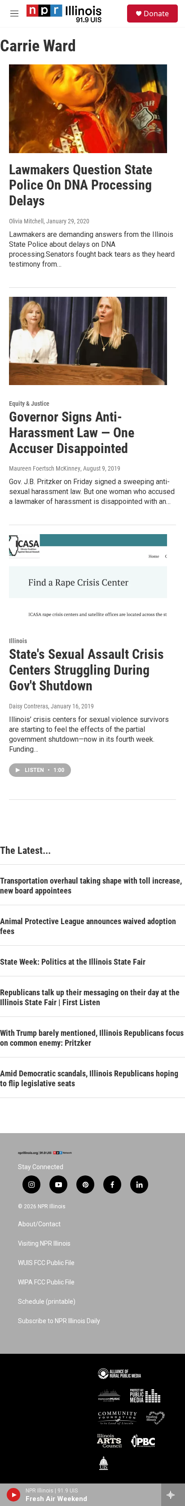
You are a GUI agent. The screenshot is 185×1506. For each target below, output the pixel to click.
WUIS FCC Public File (46, 1263)
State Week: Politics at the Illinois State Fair (72, 961)
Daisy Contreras (28, 706)
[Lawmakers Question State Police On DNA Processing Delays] (88, 108)
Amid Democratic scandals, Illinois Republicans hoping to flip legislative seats (89, 1078)
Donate (156, 13)
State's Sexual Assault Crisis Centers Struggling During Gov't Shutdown (86, 670)
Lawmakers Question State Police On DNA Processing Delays (80, 185)
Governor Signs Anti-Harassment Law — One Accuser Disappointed (71, 432)
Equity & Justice (29, 403)
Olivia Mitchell (26, 221)
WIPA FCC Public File (46, 1282)
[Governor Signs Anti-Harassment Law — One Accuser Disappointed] (88, 341)
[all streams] (173, 1494)
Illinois (18, 640)
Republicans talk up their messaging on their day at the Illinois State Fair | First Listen (90, 997)
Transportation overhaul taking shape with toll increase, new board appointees (91, 885)
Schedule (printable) (46, 1301)
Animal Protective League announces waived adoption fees (88, 926)
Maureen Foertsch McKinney (44, 468)
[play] (13, 1494)
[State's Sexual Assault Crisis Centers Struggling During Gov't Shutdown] (88, 578)
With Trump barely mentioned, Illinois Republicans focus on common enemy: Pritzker (92, 1038)
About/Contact (39, 1224)
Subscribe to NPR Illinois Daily (59, 1321)
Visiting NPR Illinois (44, 1243)
